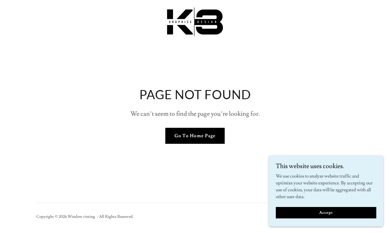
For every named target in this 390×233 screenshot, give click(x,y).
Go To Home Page (194, 136)
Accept (326, 212)
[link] (195, 21)
